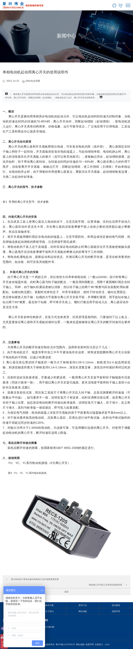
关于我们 (49, 611)
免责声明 (116, 611)
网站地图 (82, 611)
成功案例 (116, 605)
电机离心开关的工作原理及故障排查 (108, 585)
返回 (66, 592)
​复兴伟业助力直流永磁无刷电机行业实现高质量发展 (32, 579)
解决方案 (49, 605)
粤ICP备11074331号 (65, 644)
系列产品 (82, 605)
